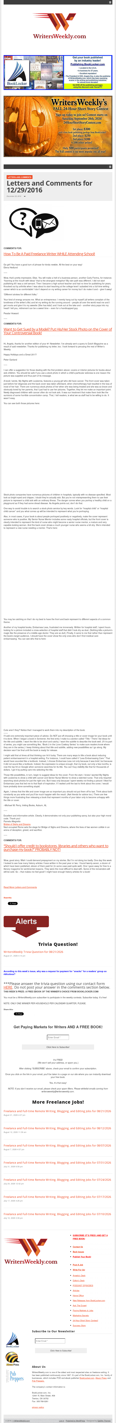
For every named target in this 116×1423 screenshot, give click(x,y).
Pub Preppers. (38, 1380)
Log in (61, 1420)
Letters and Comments (19, 177)
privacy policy (38, 1407)
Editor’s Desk (79, 1280)
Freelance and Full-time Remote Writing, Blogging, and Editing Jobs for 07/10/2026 (57, 1214)
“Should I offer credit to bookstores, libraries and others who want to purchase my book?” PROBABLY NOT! (56, 847)
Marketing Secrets (81, 1315)
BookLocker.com (87, 1378)
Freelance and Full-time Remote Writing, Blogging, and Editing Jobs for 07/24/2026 (57, 1179)
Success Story (79, 1325)
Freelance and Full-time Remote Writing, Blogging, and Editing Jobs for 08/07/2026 (57, 1145)
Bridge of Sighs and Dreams (17, 824)
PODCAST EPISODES (83, 1285)
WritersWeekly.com (21, 1420)
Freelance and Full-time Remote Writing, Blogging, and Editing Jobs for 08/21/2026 (57, 1111)
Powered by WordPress (75, 1420)
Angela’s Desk (79, 1275)
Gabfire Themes (104, 1420)
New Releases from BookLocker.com (89, 1300)
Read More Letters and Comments (20, 887)
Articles (76, 1290)
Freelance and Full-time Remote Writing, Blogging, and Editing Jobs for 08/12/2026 (57, 1128)
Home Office (78, 1295)
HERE (8, 987)
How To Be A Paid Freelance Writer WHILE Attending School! (49, 253)
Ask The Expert (80, 1305)
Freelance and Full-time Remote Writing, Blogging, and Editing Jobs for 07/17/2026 (57, 1197)
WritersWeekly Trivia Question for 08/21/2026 (33, 952)
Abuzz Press (101, 1378)
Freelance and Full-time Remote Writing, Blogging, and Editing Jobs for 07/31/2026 (57, 1162)
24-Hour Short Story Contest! (85, 1320)
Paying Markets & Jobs (83, 1310)
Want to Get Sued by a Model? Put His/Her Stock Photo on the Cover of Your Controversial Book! (58, 331)
